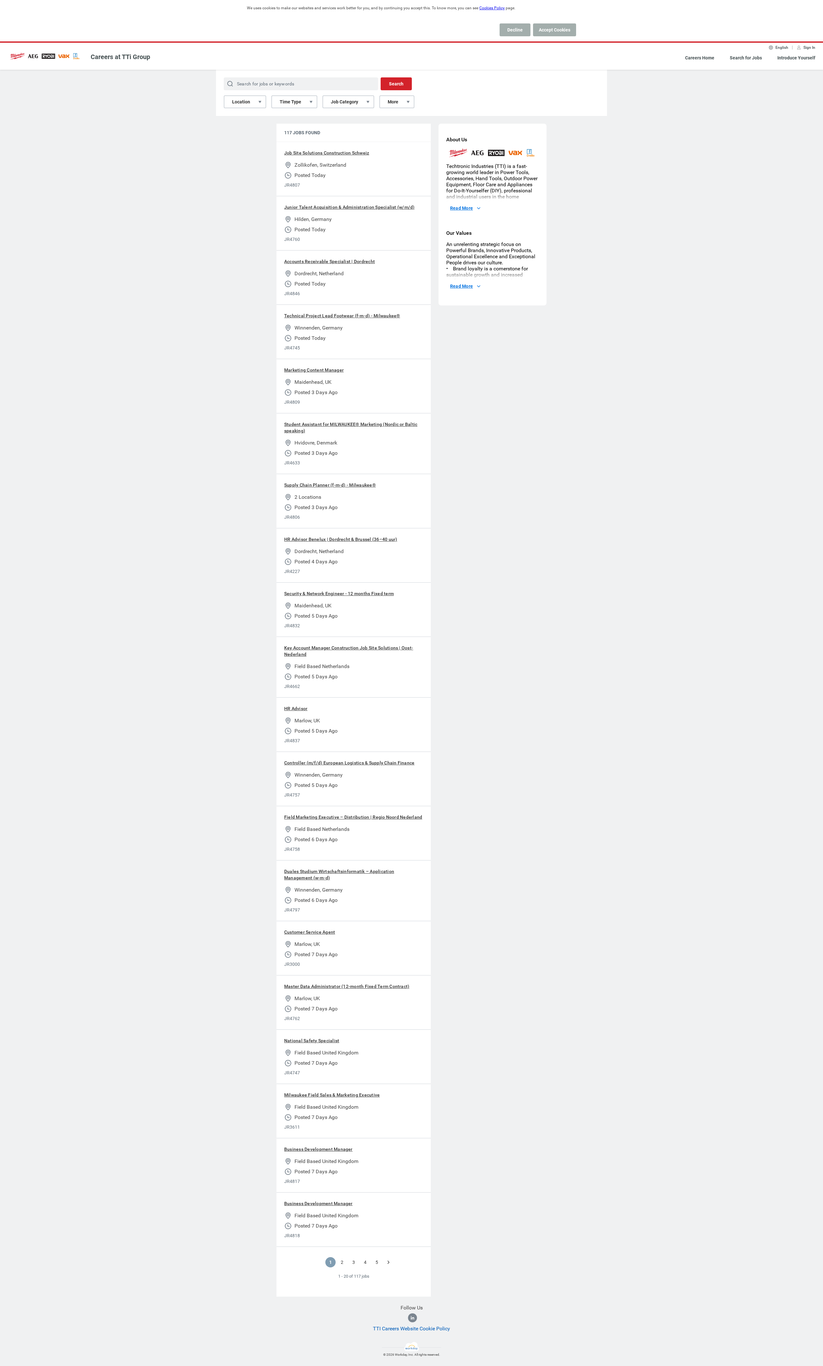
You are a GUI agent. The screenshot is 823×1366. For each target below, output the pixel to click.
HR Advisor (295, 708)
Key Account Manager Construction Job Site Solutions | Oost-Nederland (348, 651)
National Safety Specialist (311, 1040)
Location (241, 101)
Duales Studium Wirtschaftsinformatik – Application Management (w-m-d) (339, 874)
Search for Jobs (746, 57)
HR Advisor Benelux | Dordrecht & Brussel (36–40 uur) (340, 539)
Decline (515, 29)
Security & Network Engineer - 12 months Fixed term (339, 593)
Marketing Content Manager (314, 370)
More (393, 101)
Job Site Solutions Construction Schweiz (326, 152)
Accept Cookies (554, 29)
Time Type (290, 101)
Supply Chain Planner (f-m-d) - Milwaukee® (330, 485)
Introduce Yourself (796, 57)
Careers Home (699, 57)
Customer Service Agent (309, 932)
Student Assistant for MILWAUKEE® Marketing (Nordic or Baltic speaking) (350, 427)
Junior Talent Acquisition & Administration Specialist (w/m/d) (349, 207)
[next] (388, 1262)
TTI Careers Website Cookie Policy (411, 1329)
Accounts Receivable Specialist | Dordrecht (329, 261)
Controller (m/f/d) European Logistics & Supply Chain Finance (349, 762)
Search (396, 83)
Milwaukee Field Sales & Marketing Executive (332, 1094)
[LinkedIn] (412, 1317)
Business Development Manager (318, 1149)
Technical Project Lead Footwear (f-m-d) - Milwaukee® (342, 315)
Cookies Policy (492, 8)
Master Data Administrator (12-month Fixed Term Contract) (346, 986)
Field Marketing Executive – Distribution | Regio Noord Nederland (353, 817)
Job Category (344, 101)
